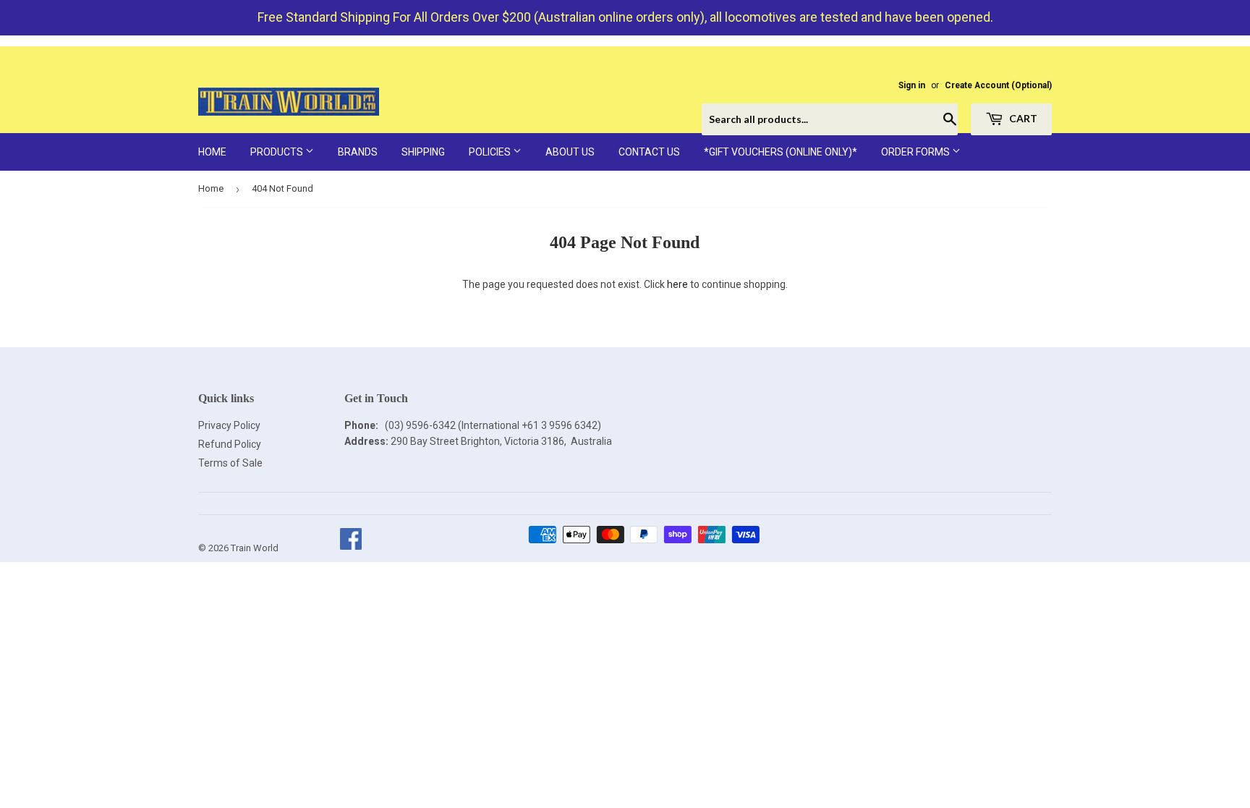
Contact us (649, 152)
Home (212, 152)
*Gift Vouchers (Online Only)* (780, 152)
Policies (491, 152)
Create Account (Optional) (998, 85)
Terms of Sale (230, 463)
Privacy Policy (229, 425)
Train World (255, 548)
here (677, 284)
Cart (1022, 118)
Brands (358, 152)
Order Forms (916, 152)
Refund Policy (229, 444)
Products (277, 152)
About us (570, 152)
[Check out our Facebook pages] (350, 548)
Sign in (911, 85)
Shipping (423, 152)
